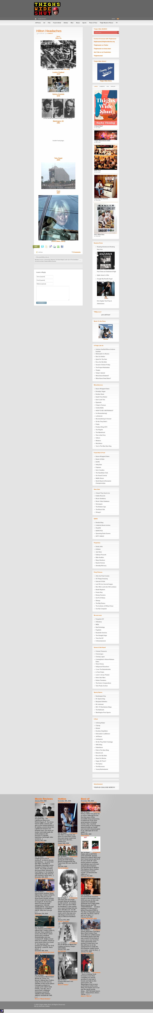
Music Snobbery (101, 498)
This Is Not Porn (101, 435)
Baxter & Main (100, 459)
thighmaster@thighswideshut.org (104, 41)
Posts (113, 18)
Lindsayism (99, 739)
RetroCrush (99, 753)
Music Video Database (102, 501)
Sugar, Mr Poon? (101, 761)
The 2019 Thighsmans (87, 877)
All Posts (38, 22)
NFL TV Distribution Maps (104, 707)
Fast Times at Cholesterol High (106, 271)
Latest (96, 86)
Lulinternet (99, 416)
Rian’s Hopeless (40, 842)
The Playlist (99, 429)
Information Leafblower (103, 733)
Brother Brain (100, 394)
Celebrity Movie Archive (103, 525)
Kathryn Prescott (101, 554)
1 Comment (96, 812)
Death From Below (101, 397)
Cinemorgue (99, 654)
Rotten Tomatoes (101, 680)
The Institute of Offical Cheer (104, 606)
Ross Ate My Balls (101, 362)
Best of (85, 798)
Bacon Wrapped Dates (102, 388)
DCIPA (98, 462)
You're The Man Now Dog (103, 446)
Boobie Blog (99, 522)
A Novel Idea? (98, 126)
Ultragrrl (98, 512)
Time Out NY (100, 638)
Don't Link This (100, 399)
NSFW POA (99, 530)
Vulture (98, 438)
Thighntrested (98, 55)
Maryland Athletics (101, 701)
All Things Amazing (102, 578)
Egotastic (98, 402)
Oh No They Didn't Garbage (104, 742)
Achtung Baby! (100, 723)
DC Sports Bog (100, 699)
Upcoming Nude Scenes (103, 533)
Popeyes (98, 467)
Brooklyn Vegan (100, 391)
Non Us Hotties (100, 356)
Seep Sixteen (85, 835)
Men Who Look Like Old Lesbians (106, 587)
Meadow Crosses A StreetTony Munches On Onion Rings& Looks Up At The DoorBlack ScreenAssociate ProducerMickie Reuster (56, 260)
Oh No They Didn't (101, 421)
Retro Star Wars (100, 677)
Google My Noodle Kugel (104, 279)
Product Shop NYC (101, 427)
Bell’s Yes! (97, 170)
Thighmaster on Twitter (101, 45)
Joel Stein (99, 552)
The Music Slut (100, 509)
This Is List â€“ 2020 (87, 953)
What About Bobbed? (102, 375)
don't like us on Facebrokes (102, 52)
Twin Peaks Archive (102, 685)
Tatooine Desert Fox (64, 802)
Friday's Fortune (101, 405)
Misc (72, 22)
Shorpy (98, 600)
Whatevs (98, 440)
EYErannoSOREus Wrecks (42, 257)
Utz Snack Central (101, 475)
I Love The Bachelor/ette (103, 669)
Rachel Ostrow (100, 563)
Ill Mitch (98, 549)
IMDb (97, 624)
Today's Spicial (100, 373)
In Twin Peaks (100, 672)
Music (78, 22)
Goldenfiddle (100, 408)
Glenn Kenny (100, 664)
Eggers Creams (39, 802)
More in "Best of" (86, 996)
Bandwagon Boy (101, 696)
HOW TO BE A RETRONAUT (104, 410)
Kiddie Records (100, 496)
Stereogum (99, 504)
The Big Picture (100, 603)
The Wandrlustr (100, 432)
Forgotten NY (100, 619)
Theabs (98, 370)
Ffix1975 (98, 528)
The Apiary (99, 764)
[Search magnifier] (118, 32)
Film (49, 22)
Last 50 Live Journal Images (104, 584)
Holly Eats (99, 464)
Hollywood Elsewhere (102, 666)
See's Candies (100, 470)
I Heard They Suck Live (103, 493)
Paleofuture (99, 747)
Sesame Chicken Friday (103, 364)
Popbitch (98, 630)
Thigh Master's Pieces (106, 22)
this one (66, 69)
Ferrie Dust (38, 915)
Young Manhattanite (102, 769)
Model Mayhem (100, 589)
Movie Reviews (44, 798)
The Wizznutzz (100, 766)
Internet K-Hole (100, 581)
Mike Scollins (100, 557)
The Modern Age (101, 506)
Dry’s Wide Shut (99, 234)
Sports (84, 22)
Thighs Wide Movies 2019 (89, 918)
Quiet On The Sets (101, 359)
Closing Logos (100, 656)
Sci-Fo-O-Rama (100, 598)
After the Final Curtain (102, 576)
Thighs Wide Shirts (106, 81)
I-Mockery (99, 622)
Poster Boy (99, 592)
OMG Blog (99, 744)
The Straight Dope (101, 635)
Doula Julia (99, 546)
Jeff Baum (99, 736)
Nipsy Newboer (100, 560)
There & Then (93, 22)
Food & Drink (57, 22)
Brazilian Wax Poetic (64, 845)
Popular (113, 86)
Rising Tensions (101, 595)
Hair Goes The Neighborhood (44, 878)
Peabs (97, 424)
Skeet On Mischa (101, 758)
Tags (108, 86)
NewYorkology (100, 627)
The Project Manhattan (103, 367)
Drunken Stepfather (102, 731)
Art (44, 22)
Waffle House (100, 478)
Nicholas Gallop (44, 1006)
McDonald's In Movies (102, 354)
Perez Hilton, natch (58, 241)
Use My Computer (101, 608)
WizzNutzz (99, 443)
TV (116, 22)
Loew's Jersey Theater (103, 675)
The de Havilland (63, 868)
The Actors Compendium (103, 683)
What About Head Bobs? (103, 378)
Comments (102, 86)
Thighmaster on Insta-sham (102, 48)
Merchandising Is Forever (103, 418)
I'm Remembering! (101, 413)
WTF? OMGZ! (100, 536)
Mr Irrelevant (100, 704)
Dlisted (98, 728)
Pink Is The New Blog (102, 750)
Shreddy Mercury (101, 565)
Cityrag (98, 725)
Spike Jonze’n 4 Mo (103, 275)
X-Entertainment (101, 641)
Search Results (42, 18)
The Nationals (100, 709)
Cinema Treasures (101, 651)
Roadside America (101, 632)
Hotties (66, 22)
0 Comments (50, 33)
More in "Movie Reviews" (42, 999)
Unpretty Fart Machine (101, 198)
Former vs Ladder (63, 921)
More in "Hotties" (63, 984)
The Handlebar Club (102, 473)
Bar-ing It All (62, 951)
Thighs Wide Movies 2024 (102, 140)
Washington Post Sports (103, 712)
